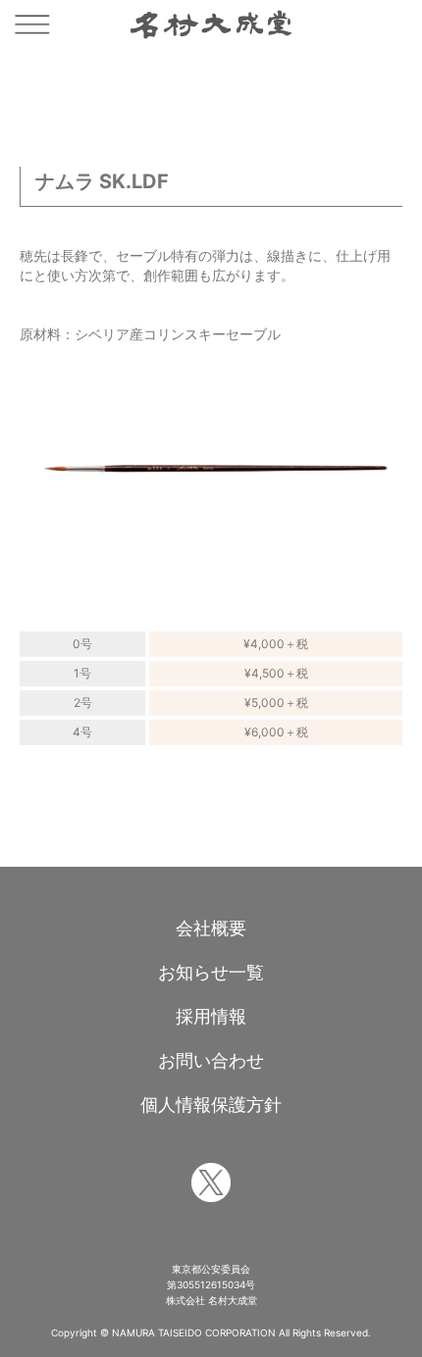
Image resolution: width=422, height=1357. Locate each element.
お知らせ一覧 (211, 972)
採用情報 (211, 1016)
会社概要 (211, 928)
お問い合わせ (211, 1060)
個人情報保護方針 (211, 1104)
